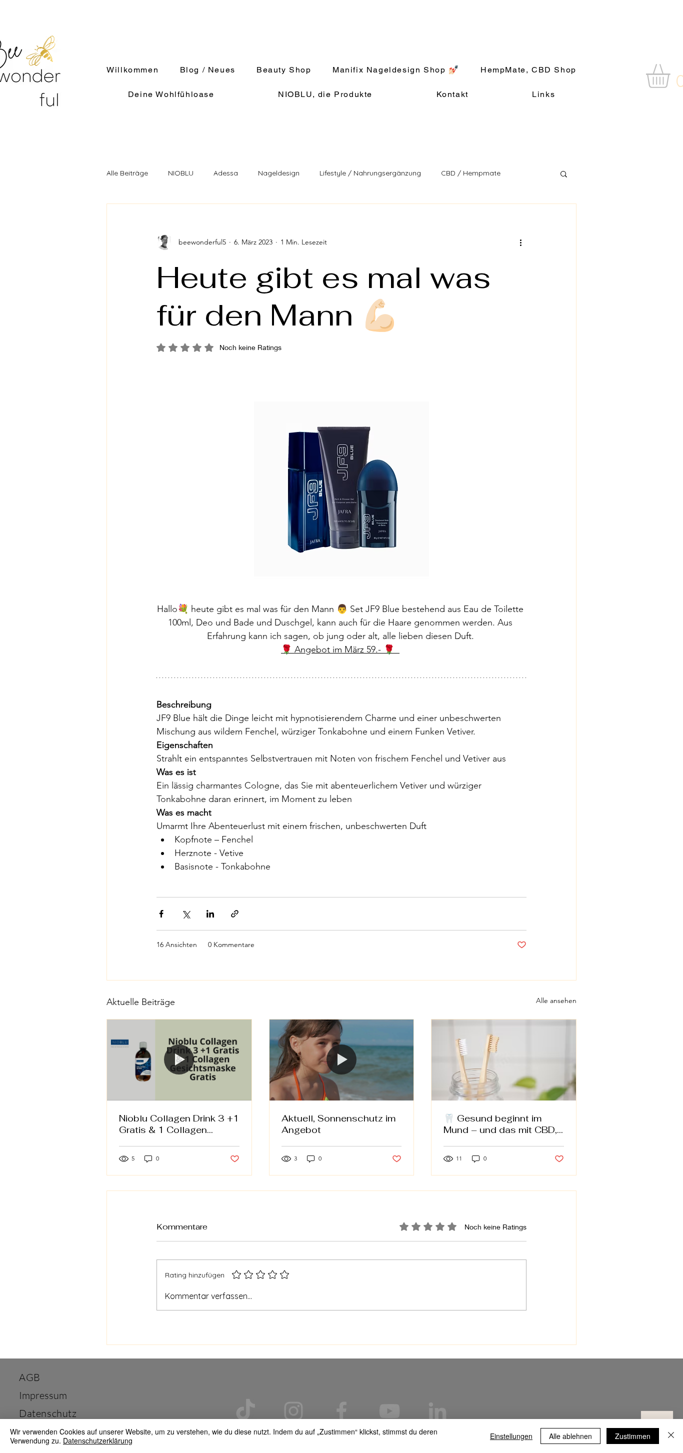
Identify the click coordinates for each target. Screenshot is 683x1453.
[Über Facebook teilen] (161, 913)
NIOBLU (181, 173)
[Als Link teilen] (235, 913)
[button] (563, 174)
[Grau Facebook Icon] (341, 1411)
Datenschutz (48, 1413)
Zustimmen (632, 1436)
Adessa (226, 173)
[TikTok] (245, 1411)
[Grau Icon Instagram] (293, 1411)
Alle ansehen (556, 1000)
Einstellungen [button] (511, 1436)
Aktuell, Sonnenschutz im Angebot (339, 1124)
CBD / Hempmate (470, 173)
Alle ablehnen (570, 1436)
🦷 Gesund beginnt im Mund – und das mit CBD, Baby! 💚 (500, 1124)
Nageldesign (279, 173)
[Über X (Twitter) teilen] (185, 913)
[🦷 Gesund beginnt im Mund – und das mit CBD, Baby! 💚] (504, 1060)
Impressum (43, 1395)
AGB (29, 1377)
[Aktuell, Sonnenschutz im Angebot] (342, 1060)
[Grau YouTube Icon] (389, 1411)
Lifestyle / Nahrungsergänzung (370, 173)
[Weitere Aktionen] (520, 242)
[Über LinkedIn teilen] (210, 913)
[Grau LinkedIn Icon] (437, 1411)
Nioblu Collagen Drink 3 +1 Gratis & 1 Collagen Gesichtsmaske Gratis (179, 1124)
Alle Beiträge (127, 173)
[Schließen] (671, 1436)
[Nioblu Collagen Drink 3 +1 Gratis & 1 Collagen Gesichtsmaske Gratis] (179, 1060)
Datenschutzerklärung (97, 1441)
